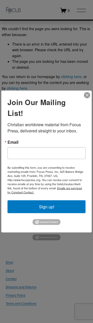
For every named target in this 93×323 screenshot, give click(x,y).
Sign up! (46, 207)
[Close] (87, 95)
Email (12, 142)
